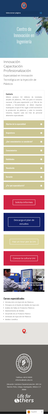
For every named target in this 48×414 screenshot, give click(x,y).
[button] (24, 331)
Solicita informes (24, 202)
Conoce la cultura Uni (24, 258)
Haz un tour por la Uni (24, 241)
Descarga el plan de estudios (24, 222)
